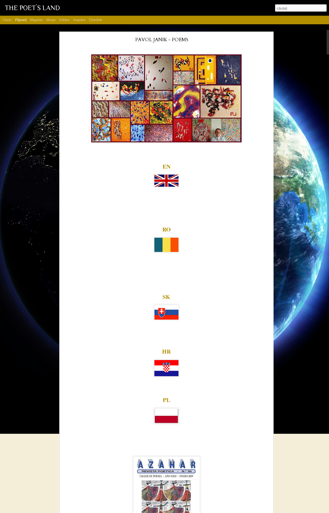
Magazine (36, 20)
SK (166, 296)
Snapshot (79, 20)
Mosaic (51, 20)
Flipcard (20, 20)
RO (166, 229)
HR (166, 351)
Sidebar (64, 20)
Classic (7, 20)
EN (167, 166)
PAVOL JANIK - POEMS (161, 39)
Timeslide (95, 20)
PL (166, 399)
